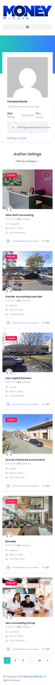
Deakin (12, 468)
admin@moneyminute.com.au (33, 127)
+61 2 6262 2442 (17, 232)
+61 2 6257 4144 (17, 559)
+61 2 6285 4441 (17, 477)
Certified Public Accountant (25, 241)
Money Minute (33, 676)
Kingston (13, 550)
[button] (27, 26)
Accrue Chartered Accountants (25, 459)
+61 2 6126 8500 (16, 395)
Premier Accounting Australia (24, 296)
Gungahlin (14, 223)
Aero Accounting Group (20, 623)
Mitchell (13, 305)
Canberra (14, 631)
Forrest (12, 387)
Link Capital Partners (19, 378)
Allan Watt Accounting (19, 215)
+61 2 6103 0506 (16, 314)
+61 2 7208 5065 (17, 640)
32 (39, 660)
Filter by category (26, 161)
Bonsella (11, 541)
